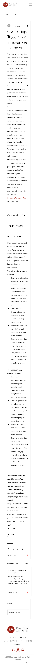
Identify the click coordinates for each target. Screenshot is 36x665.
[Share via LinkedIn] (18, 549)
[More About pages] (25, 637)
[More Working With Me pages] (18, 641)
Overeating (10, 543)
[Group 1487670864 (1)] (12, 650)
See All (27, 563)
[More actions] (27, 26)
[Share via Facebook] (8, 549)
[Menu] (30, 4)
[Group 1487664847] (18, 650)
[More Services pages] (17, 637)
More (16, 15)
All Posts (8, 15)
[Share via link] (22, 549)
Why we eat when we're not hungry (17, 571)
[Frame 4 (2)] (23, 650)
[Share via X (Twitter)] (13, 549)
